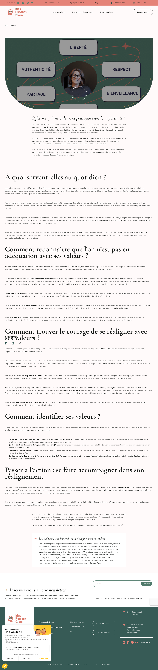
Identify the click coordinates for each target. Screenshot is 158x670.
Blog (96, 3)
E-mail (98, 583)
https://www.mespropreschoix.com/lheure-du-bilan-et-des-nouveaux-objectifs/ (90, 525)
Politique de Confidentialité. (132, 598)
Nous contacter (142, 12)
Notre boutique (106, 12)
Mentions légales (73, 664)
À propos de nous (77, 3)
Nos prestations (58, 12)
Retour (13, 26)
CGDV (95, 664)
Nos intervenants (52, 3)
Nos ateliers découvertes (82, 12)
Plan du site (106, 664)
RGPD (86, 664)
